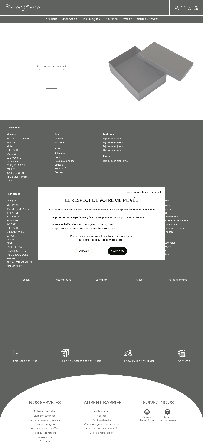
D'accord (117, 251)
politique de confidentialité (107, 239)
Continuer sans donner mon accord (143, 191)
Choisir (84, 251)
